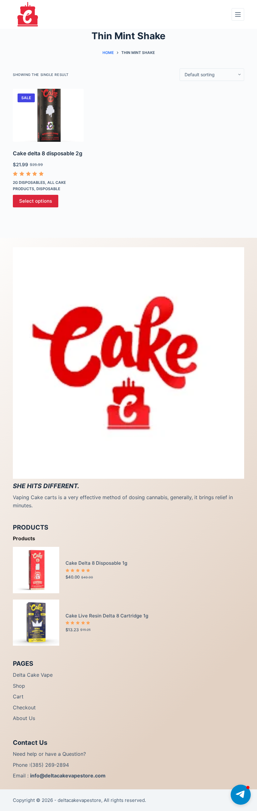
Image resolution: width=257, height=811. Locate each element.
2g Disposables (29, 182)
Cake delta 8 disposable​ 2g (47, 153)
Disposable (48, 188)
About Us (24, 718)
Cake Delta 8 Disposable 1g (96, 563)
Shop (19, 686)
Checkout (24, 707)
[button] (241, 795)
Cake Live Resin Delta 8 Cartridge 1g (107, 616)
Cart (18, 696)
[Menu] (238, 14)
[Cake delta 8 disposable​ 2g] (48, 115)
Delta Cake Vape (33, 675)
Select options (35, 201)
